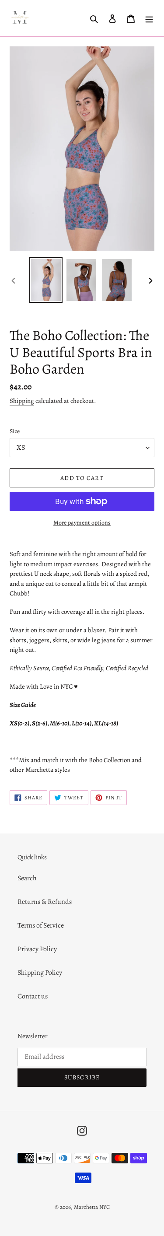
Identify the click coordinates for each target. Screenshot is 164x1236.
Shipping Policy (39, 972)
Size (15, 431)
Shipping (22, 400)
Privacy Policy (37, 949)
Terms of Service (40, 925)
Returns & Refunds (44, 902)
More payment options (82, 522)
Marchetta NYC (92, 1207)
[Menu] (149, 18)
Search (27, 878)
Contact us (32, 996)
